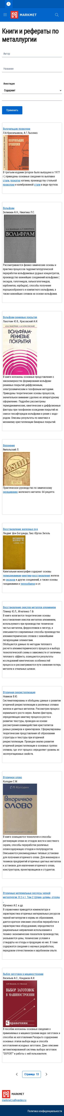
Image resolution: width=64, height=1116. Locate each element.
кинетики (27, 575)
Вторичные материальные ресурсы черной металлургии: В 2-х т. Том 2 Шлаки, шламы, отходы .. (31, 897)
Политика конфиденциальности (44, 1111)
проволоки (9, 184)
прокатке (15, 180)
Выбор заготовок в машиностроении (23, 974)
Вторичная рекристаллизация (19, 692)
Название (8, 68)
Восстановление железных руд (20, 529)
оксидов (10, 579)
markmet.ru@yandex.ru (14, 1100)
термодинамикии (12, 575)
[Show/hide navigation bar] (5, 14)
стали (6, 180)
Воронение (9, 445)
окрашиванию (10, 492)
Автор (6, 53)
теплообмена (27, 583)
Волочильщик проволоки (16, 128)
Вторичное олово (12, 777)
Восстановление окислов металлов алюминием (29, 607)
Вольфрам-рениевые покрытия (20, 317)
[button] (57, 15)
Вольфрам (8, 208)
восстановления (41, 575)
